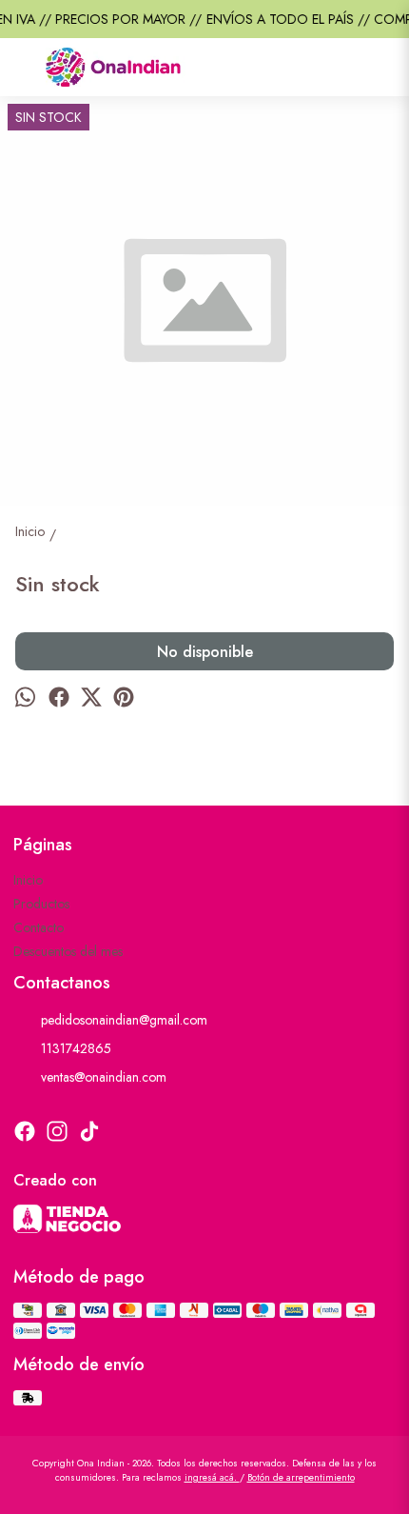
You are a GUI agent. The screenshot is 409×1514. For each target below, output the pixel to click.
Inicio (28, 879)
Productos (41, 903)
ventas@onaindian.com (103, 1076)
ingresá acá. (212, 1477)
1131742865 (76, 1048)
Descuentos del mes (68, 951)
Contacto (38, 927)
